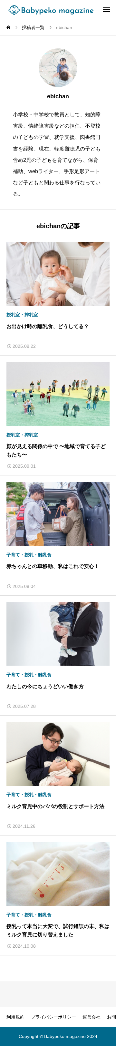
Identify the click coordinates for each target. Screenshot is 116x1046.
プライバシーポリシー (53, 1017)
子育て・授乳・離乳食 (29, 554)
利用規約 (15, 1017)
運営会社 (91, 1017)
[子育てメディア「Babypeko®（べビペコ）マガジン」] (52, 9)
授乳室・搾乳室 (22, 314)
